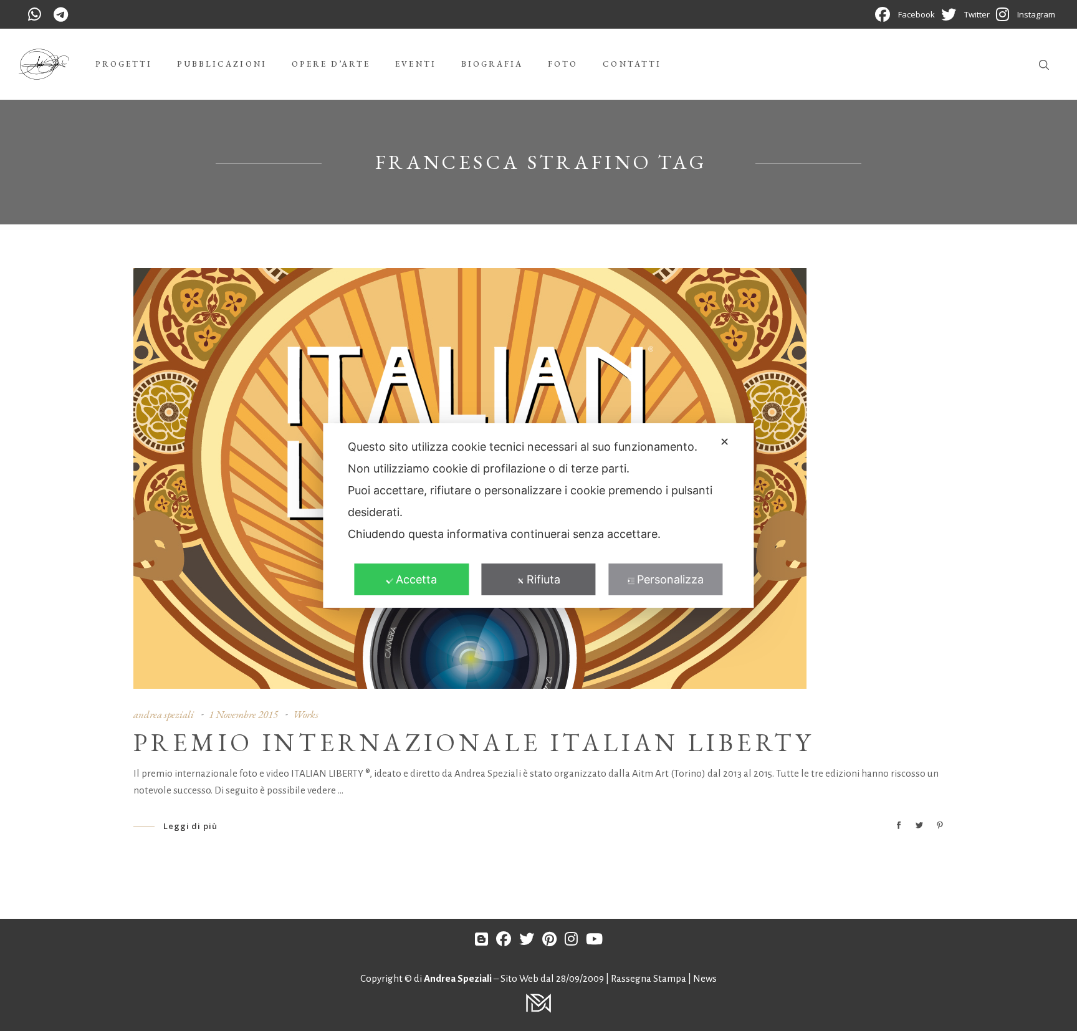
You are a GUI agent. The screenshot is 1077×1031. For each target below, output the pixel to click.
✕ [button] (724, 441)
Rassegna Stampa (649, 978)
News (705, 978)
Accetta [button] (416, 579)
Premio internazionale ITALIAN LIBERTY (474, 742)
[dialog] (538, 515)
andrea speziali (163, 714)
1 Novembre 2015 (243, 714)
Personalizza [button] (670, 579)
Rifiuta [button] (543, 579)
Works (305, 714)
